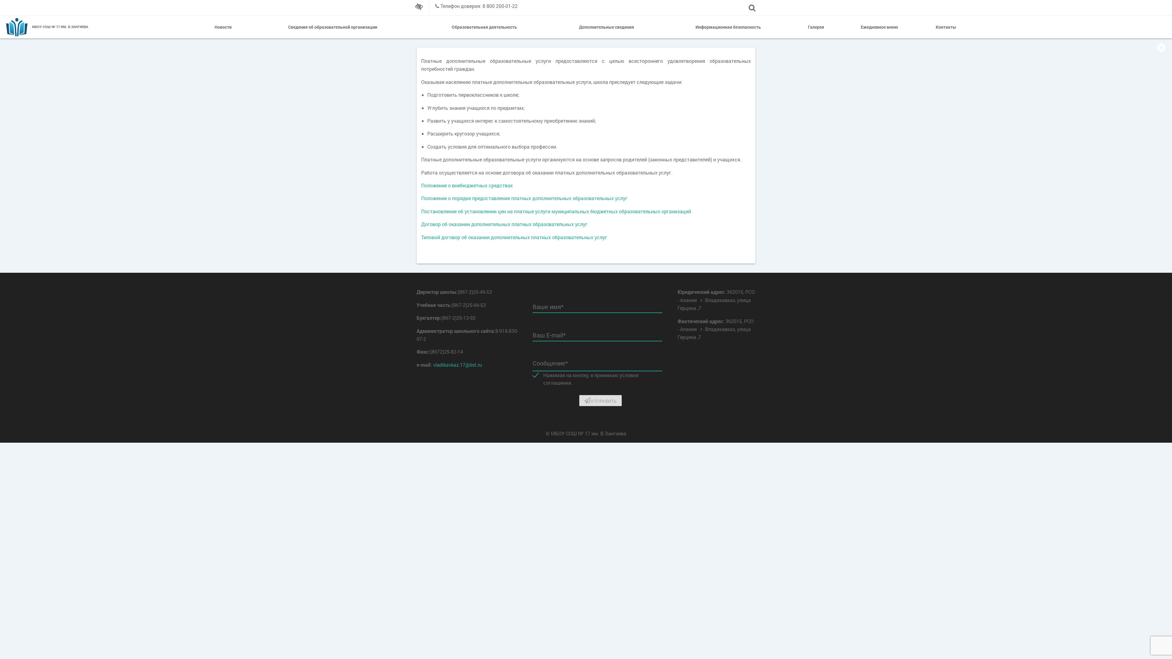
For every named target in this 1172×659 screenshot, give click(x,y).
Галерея (816, 27)
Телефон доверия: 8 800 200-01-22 (479, 6)
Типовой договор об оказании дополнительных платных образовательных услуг (514, 237)
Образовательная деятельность (484, 27)
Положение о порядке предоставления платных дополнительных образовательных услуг (524, 198)
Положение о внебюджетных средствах (467, 185)
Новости (223, 27)
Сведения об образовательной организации (332, 27)
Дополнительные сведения (606, 27)
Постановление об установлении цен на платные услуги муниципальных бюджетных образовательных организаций (556, 211)
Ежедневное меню (879, 27)
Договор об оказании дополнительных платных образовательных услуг (504, 224)
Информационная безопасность (728, 27)
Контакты (946, 27)
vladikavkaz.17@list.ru (457, 365)
